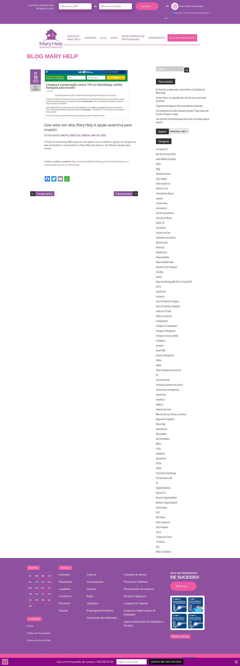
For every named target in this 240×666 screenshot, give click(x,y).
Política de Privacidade (38, 633)
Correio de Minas (164, 218)
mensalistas (161, 429)
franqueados (162, 321)
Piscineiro (64, 603)
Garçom (91, 589)
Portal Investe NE (164, 478)
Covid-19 (160, 222)
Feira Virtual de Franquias (168, 306)
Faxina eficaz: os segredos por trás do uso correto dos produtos (181, 99)
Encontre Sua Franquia (166, 267)
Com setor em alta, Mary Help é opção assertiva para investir (88, 127)
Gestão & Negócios (165, 355)
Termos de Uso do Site (38, 640)
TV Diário (160, 541)
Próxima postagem (123, 193)
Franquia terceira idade (167, 335)
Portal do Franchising (166, 473)
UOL (158, 546)
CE (49, 576)
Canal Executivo (163, 173)
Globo (158, 360)
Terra (158, 532)
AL (30, 576)
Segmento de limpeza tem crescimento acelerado (179, 105)
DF (30, 582)
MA (49, 582)
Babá (90, 596)
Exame (159, 276)
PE (36, 594)
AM (36, 576)
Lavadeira (64, 589)
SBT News (160, 517)
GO (43, 582)
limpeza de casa (163, 409)
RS (43, 600)
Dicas (114, 37)
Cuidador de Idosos (135, 574)
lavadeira (160, 399)
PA (49, 588)
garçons (160, 345)
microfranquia (162, 438)
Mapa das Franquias (165, 419)
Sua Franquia (162, 527)
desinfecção (162, 242)
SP (30, 606)
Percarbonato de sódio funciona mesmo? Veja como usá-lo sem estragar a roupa (182, 112)
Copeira (91, 574)
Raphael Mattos (163, 487)
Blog (103, 38)
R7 (157, 483)
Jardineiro (92, 603)
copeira (159, 198)
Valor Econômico (163, 551)
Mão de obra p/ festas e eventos (171, 414)
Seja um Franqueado (182, 37)
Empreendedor (162, 257)
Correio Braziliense (165, 213)
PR (49, 594)
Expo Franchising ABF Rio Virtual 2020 (174, 281)
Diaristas (64, 135)
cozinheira (161, 227)
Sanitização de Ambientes (102, 617)
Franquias (85, 135)
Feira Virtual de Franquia (167, 301)
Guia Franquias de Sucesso (168, 370)
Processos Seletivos (135, 581)
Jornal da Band (163, 380)
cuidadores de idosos (166, 237)
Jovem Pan (161, 394)
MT (43, 588)
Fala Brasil (161, 291)
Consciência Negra (165, 193)
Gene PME (160, 350)
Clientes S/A (162, 188)
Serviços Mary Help (73, 38)
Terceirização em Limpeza (139, 589)
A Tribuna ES (162, 149)
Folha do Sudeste (164, 316)
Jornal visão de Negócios (167, 389)
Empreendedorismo (165, 262)
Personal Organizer (135, 596)
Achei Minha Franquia (166, 159)
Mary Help (95, 135)
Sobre (30, 626)
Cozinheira (65, 596)
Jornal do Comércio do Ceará (169, 384)
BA (42, 576)
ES (36, 582)
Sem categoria (163, 522)
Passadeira (65, 581)
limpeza (159, 404)
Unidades (90, 37)
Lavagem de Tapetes (136, 603)
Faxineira (64, 574)
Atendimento (157, 37)
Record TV (161, 492)
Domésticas (75, 135)
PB (30, 594)
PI (43, 594)
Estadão (159, 272)
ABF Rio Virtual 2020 (166, 154)
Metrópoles (161, 433)
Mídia (103, 135)
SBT (158, 512)
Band (158, 164)
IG (157, 375)
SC (49, 600)
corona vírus (161, 203)
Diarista (63, 610)
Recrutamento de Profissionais (133, 38)
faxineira (160, 296)
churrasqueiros (163, 183)
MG (30, 588)
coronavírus (161, 208)
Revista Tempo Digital (166, 502)
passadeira (161, 458)
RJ (30, 600)
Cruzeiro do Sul (163, 232)
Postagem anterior (45, 193)
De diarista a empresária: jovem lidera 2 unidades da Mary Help (180, 91)
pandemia (160, 453)
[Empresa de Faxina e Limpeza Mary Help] (52, 38)
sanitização (161, 507)
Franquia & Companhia (166, 326)
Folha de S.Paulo (163, 311)
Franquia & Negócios (165, 330)
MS (36, 588)
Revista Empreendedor (166, 497)
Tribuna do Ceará (164, 537)
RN (36, 600)
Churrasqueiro (95, 581)
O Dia (158, 448)
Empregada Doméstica (100, 610)
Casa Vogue (161, 178)
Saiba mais (182, 586)
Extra (158, 286)
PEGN (158, 463)
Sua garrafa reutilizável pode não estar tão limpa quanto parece (182, 120)
